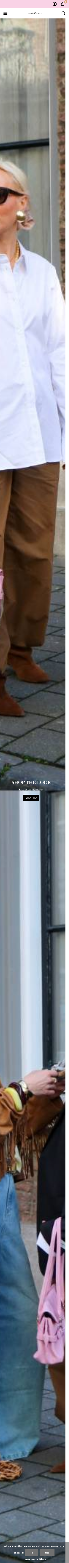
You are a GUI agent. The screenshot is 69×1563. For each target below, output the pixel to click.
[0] (62, 4)
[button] (5, 13)
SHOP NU (34, 800)
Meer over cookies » (35, 1559)
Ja (32, 1552)
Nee (47, 1552)
